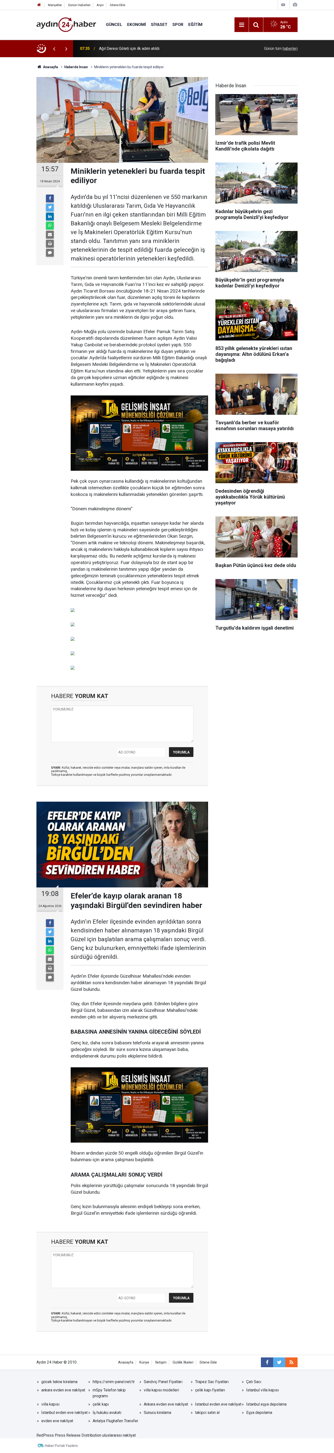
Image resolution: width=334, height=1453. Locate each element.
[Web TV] (283, 4)
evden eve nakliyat (57, 1421)
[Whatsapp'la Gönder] (50, 225)
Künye (144, 1362)
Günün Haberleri (79, 5)
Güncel (114, 24)
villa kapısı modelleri (161, 1390)
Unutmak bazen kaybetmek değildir (129, 48)
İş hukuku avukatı (107, 1412)
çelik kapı (101, 1404)
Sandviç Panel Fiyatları (163, 1381)
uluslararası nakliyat (119, 1435)
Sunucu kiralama (157, 1412)
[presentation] (54, 49)
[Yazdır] (50, 244)
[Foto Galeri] (295, 4)
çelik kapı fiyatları (210, 1390)
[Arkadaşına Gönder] (50, 235)
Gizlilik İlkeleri (183, 1362)
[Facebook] (50, 198)
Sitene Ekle (117, 5)
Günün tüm (281, 48)
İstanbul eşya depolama (266, 1404)
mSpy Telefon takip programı (109, 1393)
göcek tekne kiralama (59, 1381)
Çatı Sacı (253, 1381)
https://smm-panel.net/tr (114, 1381)
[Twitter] (50, 207)
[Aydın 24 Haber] (66, 24)
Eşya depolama (259, 1412)
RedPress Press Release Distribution (68, 1435)
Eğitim (195, 24)
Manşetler (55, 5)
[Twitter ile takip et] (279, 1362)
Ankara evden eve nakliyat (166, 1404)
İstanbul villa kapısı (262, 1390)
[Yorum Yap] (50, 253)
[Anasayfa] (39, 5)
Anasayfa (125, 1362)
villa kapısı (50, 1404)
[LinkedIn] (50, 216)
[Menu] (241, 25)
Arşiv (100, 5)
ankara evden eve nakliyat (63, 1390)
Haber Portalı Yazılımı (61, 1446)
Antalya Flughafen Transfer (115, 1421)
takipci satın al (207, 1412)
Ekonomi (136, 24)
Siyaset (159, 24)
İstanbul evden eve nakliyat (218, 1404)
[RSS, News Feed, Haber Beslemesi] (291, 1362)
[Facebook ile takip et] (267, 1362)
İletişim (161, 1362)
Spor (177, 24)
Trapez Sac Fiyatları (212, 1381)
